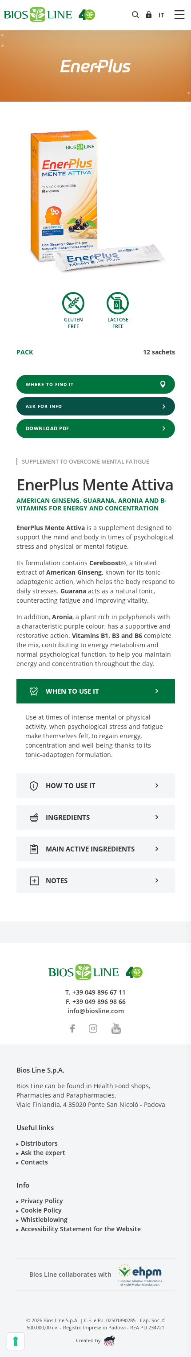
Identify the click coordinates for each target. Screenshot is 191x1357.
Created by (89, 1340)
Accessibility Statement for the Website (81, 1229)
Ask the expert (43, 1152)
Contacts (34, 1162)
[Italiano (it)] (161, 15)
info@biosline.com (96, 1011)
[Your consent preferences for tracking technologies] (15, 1341)
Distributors (39, 1143)
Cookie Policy (41, 1210)
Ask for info (44, 406)
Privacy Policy (42, 1201)
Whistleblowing (44, 1219)
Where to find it (50, 384)
